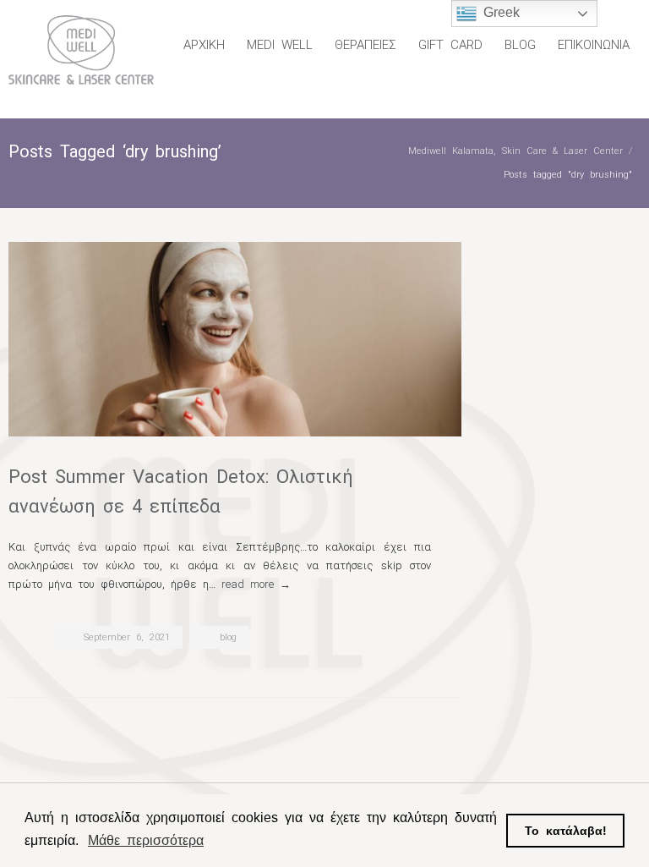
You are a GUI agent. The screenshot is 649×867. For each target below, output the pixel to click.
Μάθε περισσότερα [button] (146, 840)
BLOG (520, 44)
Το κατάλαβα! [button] (566, 830)
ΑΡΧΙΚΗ (204, 44)
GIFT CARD (450, 44)
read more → (256, 584)
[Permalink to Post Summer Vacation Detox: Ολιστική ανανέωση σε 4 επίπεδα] (234, 339)
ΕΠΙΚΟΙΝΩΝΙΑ (594, 44)
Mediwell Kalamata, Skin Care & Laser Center (515, 150)
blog (228, 637)
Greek (498, 12)
